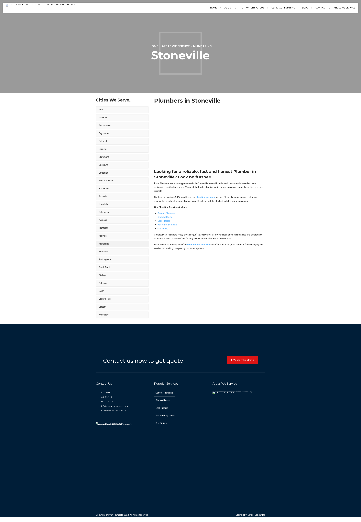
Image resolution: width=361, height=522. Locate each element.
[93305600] (97, 392)
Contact (321, 7)
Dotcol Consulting (256, 515)
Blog (305, 7)
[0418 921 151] (97, 397)
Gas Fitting (163, 228)
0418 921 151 (107, 397)
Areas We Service (176, 46)
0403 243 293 (108, 401)
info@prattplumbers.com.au (114, 406)
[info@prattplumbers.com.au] (97, 406)
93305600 (106, 392)
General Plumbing (283, 7)
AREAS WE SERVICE (344, 7)
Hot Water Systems (252, 7)
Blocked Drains (165, 217)
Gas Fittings (161, 423)
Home (213, 7)
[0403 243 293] (97, 401)
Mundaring (202, 46)
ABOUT (228, 7)
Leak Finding (164, 221)
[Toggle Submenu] (143, 110)
